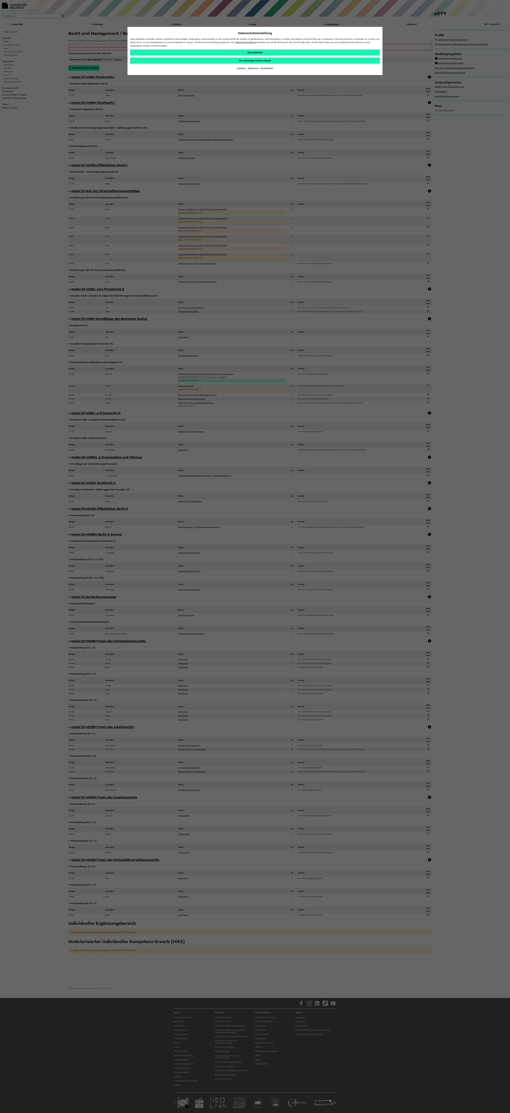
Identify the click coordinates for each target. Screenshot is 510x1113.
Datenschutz (253, 68)
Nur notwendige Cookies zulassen (255, 60)
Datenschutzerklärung (246, 42)
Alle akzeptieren (255, 52)
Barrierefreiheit (267, 68)
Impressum (241, 68)
